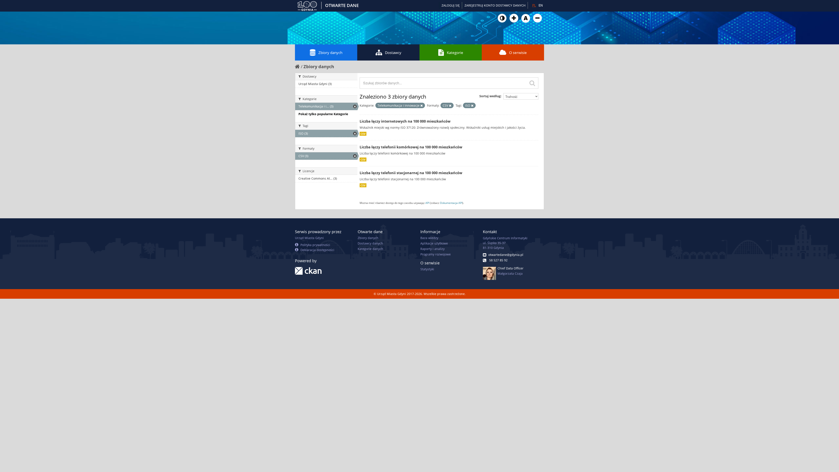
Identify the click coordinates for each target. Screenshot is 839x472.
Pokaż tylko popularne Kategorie (323, 114)
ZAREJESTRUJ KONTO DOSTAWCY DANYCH (495, 5)
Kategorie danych (370, 249)
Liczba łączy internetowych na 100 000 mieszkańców (405, 121)
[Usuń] (421, 105)
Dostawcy (393, 52)
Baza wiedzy (429, 238)
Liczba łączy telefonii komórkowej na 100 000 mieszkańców (411, 147)
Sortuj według (490, 96)
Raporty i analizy (432, 249)
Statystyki (427, 269)
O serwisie (518, 52)
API (427, 203)
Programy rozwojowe (435, 254)
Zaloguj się (451, 5)
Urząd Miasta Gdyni (309, 238)
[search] (532, 83)
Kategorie (455, 52)
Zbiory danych (330, 52)
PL (534, 5)
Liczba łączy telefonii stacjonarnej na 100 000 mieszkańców (411, 172)
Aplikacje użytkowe (434, 243)
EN (541, 5)
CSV (363, 133)
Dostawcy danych (370, 243)
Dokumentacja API (451, 203)
